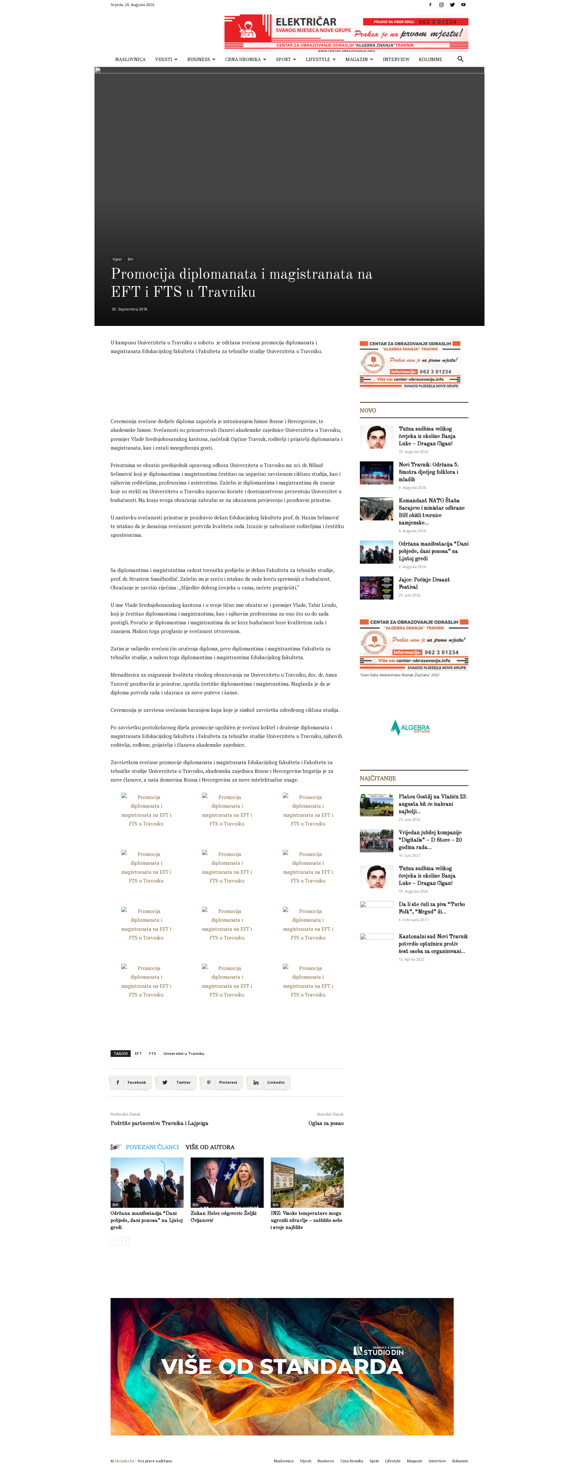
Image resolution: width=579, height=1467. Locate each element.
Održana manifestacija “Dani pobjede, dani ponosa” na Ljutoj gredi (147, 1220)
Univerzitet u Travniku (184, 1053)
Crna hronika (243, 59)
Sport (283, 59)
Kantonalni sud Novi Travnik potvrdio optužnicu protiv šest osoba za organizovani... (433, 944)
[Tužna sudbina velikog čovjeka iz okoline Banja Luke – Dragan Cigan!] (376, 437)
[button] (460, 60)
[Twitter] (452, 4)
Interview (396, 59)
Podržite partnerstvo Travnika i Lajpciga (159, 1123)
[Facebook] (430, 4)
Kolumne (430, 59)
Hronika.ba (124, 1460)
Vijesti (163, 59)
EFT (138, 1053)
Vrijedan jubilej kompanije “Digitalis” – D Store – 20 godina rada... (430, 840)
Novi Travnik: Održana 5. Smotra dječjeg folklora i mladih (429, 472)
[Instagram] (441, 4)
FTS (152, 1053)
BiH (130, 259)
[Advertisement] (233, 379)
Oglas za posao (326, 1123)
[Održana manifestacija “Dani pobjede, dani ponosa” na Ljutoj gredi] (147, 1183)
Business (198, 59)
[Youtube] (463, 4)
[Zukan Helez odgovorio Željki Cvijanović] (227, 1183)
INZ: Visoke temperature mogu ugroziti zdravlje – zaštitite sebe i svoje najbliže (306, 1220)
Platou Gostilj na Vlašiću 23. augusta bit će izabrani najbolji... (433, 804)
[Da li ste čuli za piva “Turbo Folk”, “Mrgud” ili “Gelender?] (376, 912)
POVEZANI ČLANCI (152, 1147)
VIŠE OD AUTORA (210, 1147)
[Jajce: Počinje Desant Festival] (376, 588)
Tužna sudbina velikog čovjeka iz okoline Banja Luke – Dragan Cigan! (427, 437)
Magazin (356, 59)
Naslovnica (130, 59)
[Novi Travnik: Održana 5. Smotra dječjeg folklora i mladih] (376, 473)
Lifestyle (318, 59)
